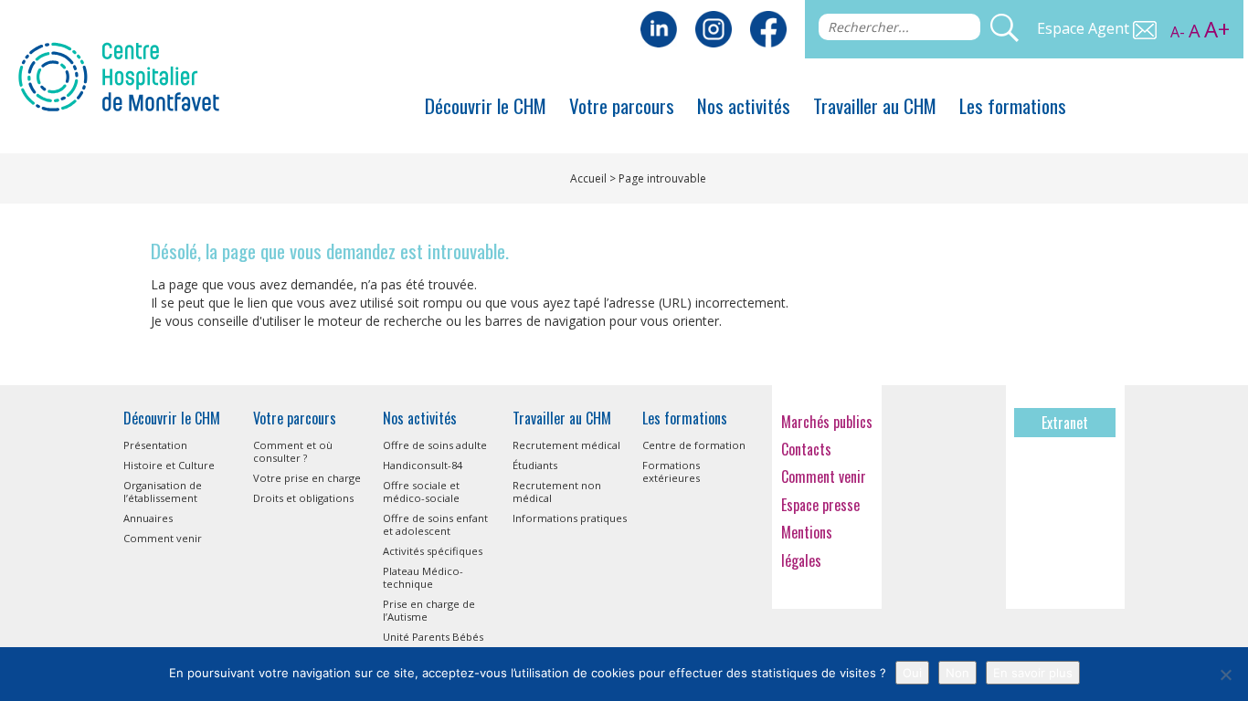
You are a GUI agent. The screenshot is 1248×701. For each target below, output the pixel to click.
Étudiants (535, 465)
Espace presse (820, 505)
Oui (912, 672)
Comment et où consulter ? (293, 451)
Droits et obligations (303, 498)
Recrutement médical (566, 445)
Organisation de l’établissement (162, 491)
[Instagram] (713, 27)
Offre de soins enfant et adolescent (435, 524)
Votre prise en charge (307, 478)
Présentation (155, 445)
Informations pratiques (570, 518)
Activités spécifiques (432, 551)
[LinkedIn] (658, 27)
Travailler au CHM (874, 105)
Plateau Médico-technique (423, 577)
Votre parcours (621, 105)
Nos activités (743, 105)
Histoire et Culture (169, 465)
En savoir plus (1033, 672)
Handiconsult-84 (422, 465)
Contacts (806, 449)
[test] (768, 27)
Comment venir (162, 538)
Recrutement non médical (557, 491)
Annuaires (148, 518)
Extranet (1065, 423)
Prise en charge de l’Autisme (429, 610)
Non (957, 672)
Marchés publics (827, 422)
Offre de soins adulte (435, 445)
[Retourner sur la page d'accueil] (119, 75)
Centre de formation (694, 445)
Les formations (1012, 105)
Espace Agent (1085, 28)
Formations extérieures (671, 471)
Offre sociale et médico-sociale (421, 491)
